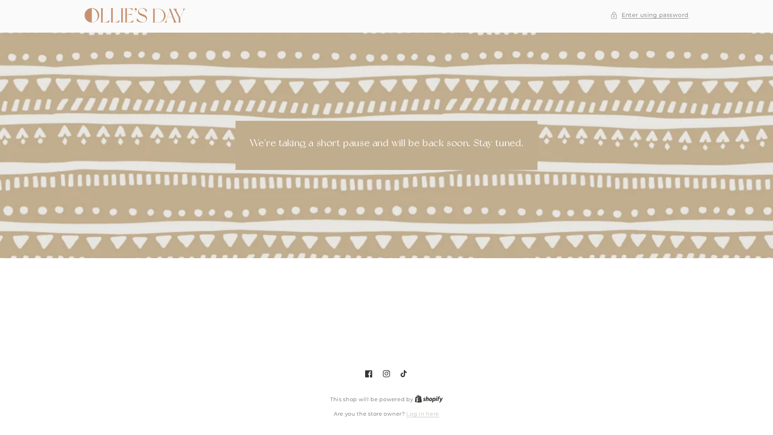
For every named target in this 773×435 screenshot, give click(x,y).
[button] (649, 15)
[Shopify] (429, 399)
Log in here (422, 413)
